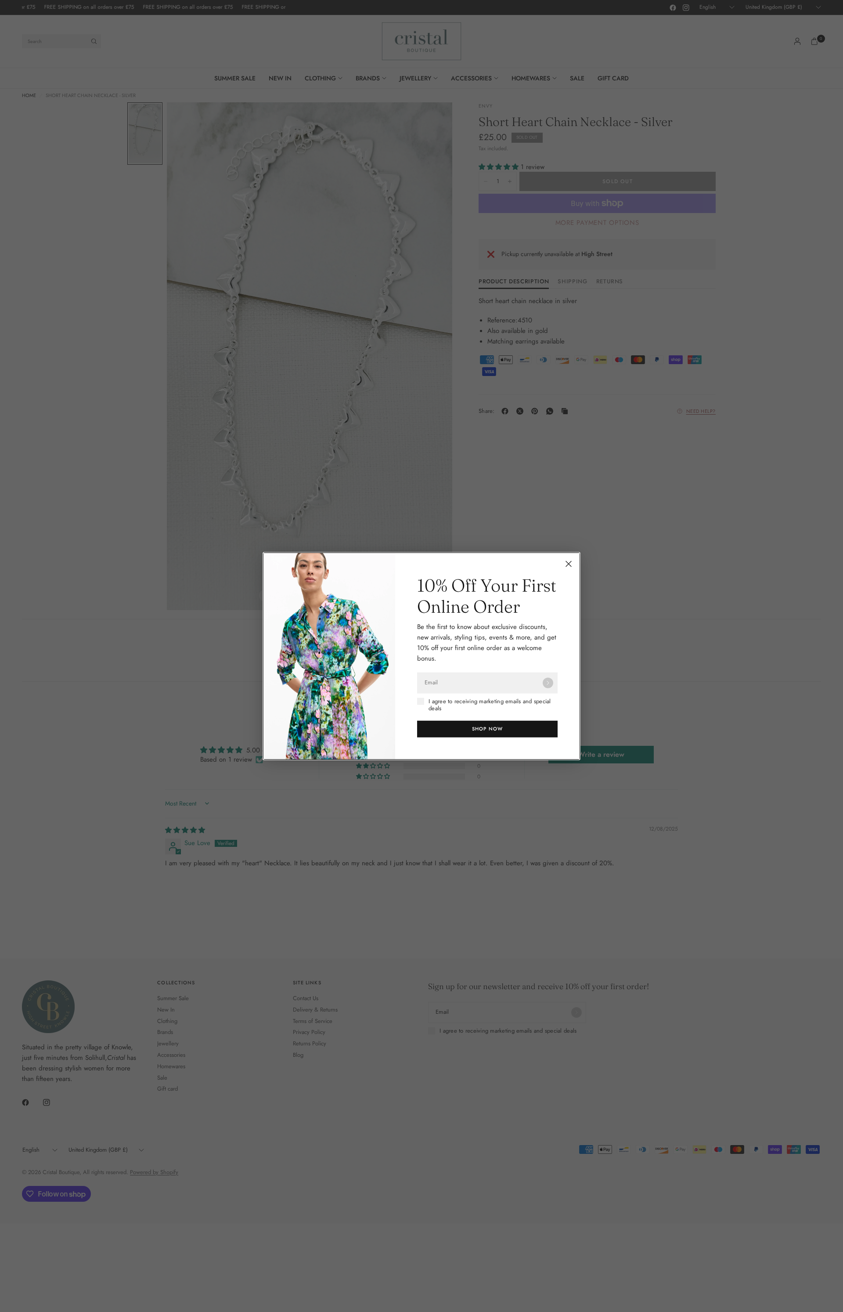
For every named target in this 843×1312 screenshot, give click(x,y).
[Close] (568, 563)
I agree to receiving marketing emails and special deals (490, 705)
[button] (487, 729)
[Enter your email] (548, 682)
